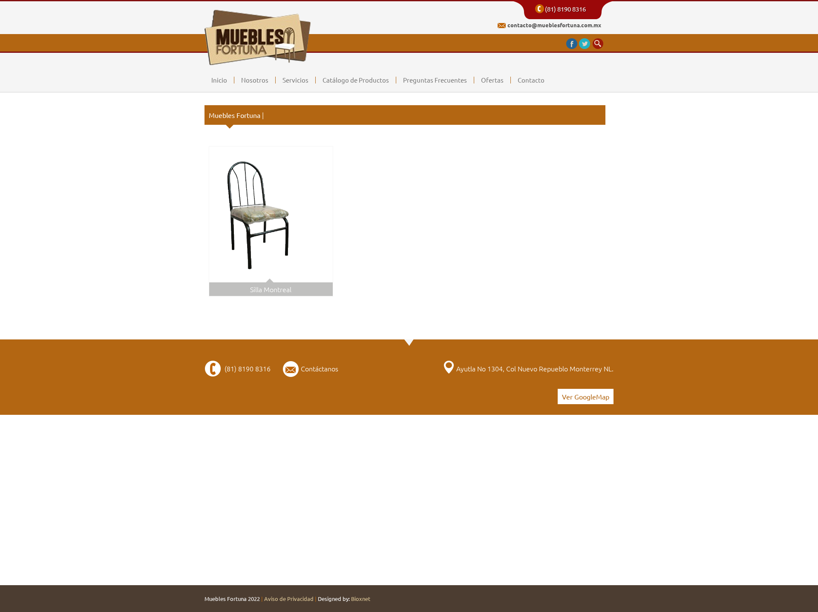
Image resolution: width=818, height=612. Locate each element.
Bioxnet (360, 598)
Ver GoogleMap (585, 396)
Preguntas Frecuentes (435, 80)
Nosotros (254, 80)
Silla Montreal (270, 289)
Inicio (219, 80)
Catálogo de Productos (356, 80)
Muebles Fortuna (236, 115)
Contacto (531, 80)
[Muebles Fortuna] (258, 56)
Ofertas (492, 80)
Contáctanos (319, 368)
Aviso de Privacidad (289, 598)
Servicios (295, 80)
